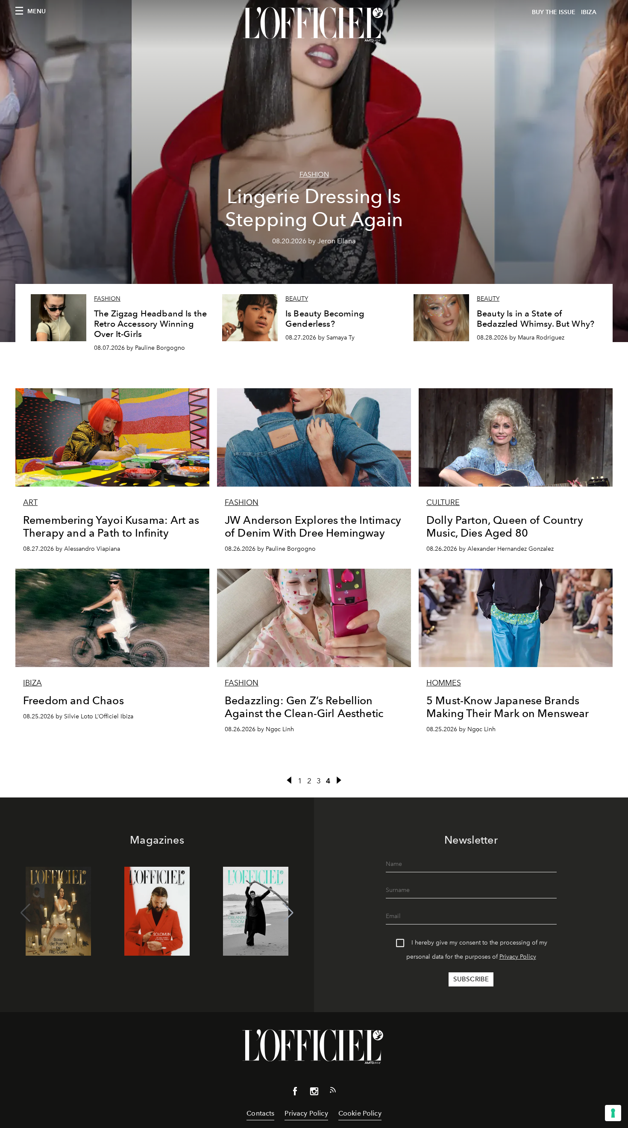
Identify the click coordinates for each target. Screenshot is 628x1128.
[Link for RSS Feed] (333, 1091)
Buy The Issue (553, 12)
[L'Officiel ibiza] (314, 24)
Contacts (260, 1113)
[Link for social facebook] (295, 1093)
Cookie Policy (359, 1113)
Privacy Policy (517, 956)
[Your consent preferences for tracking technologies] (613, 1113)
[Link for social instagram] (314, 1093)
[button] (288, 913)
